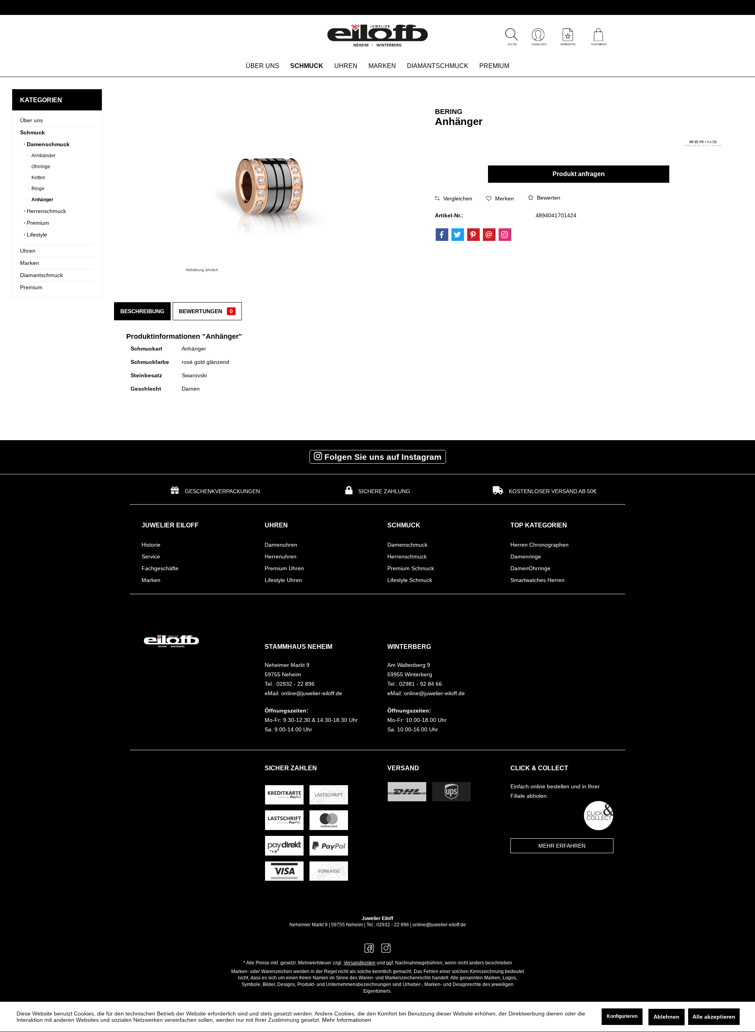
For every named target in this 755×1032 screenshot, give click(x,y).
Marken (29, 263)
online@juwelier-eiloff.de (439, 924)
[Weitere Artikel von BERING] (703, 143)
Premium (37, 223)
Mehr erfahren (562, 846)
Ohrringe (40, 166)
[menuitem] (598, 35)
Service (151, 556)
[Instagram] (505, 234)
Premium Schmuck (410, 568)
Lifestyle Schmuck (409, 580)
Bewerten (547, 198)
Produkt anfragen (578, 174)
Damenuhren (281, 545)
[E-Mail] (489, 234)
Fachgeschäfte (160, 568)
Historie (151, 545)
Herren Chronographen (539, 545)
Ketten (37, 177)
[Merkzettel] (567, 43)
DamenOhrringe (530, 568)
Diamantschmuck (41, 275)
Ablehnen (667, 1017)
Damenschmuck (47, 144)
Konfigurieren (622, 1016)
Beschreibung (142, 311)
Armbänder (42, 155)
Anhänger (41, 199)
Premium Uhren (284, 568)
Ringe (37, 188)
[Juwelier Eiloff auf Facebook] (369, 950)
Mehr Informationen (346, 1020)
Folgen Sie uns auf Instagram (382, 456)
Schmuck (32, 132)
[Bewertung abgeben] (538, 132)
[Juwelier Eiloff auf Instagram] (386, 950)
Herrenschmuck (45, 211)
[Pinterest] (473, 234)
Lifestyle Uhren (283, 580)
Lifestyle (36, 234)
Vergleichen (457, 198)
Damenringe (525, 556)
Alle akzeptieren (713, 1017)
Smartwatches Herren (537, 580)
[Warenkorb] (598, 43)
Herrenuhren (280, 556)
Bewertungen (206, 311)
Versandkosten (360, 963)
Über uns (31, 120)
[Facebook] (442, 234)
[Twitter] (457, 234)
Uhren (27, 251)
